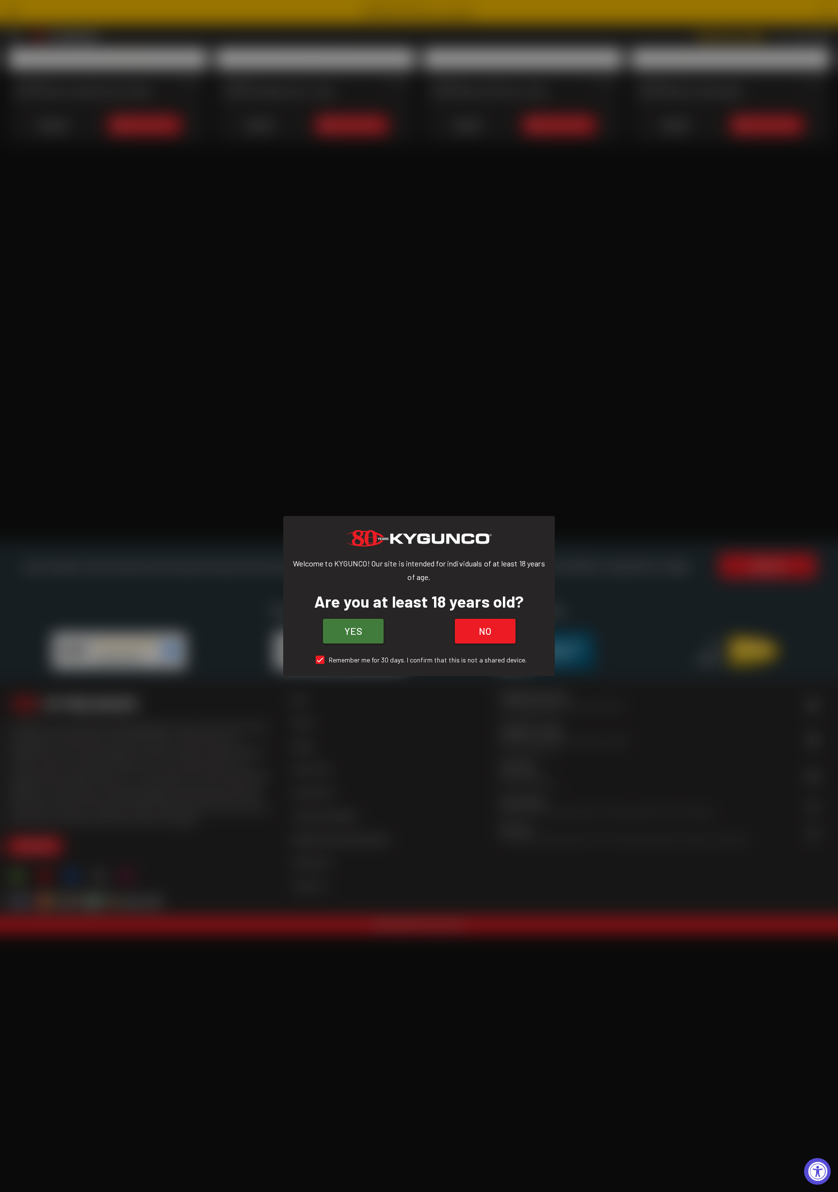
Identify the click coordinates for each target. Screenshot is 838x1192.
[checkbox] (419, 659)
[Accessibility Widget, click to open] (817, 1171)
